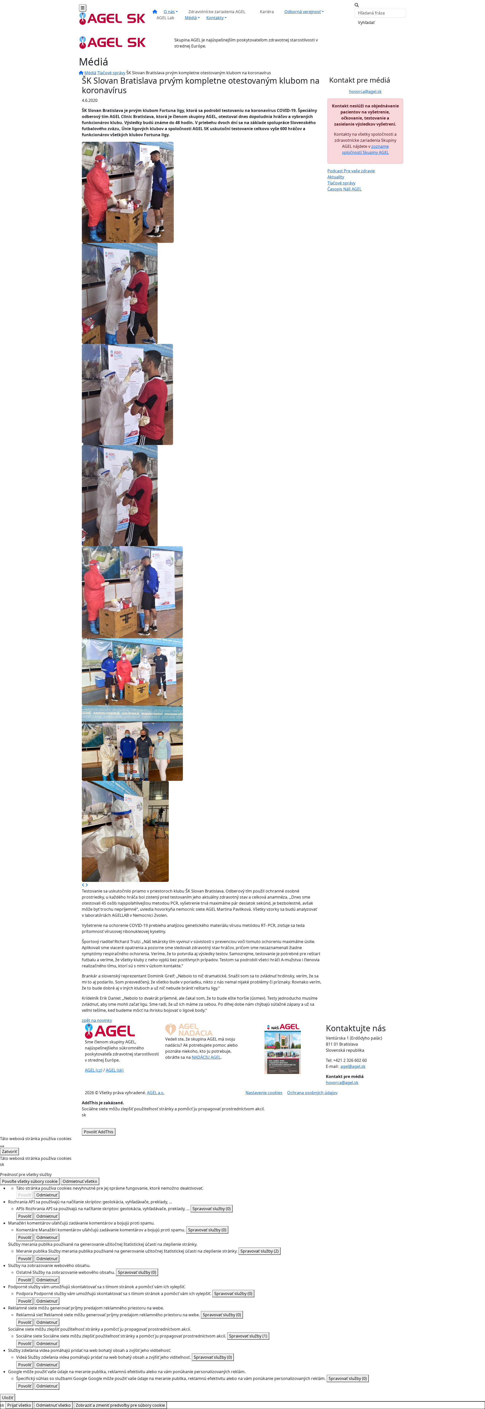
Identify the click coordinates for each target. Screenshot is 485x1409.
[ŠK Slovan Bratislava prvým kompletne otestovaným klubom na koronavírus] (128, 192)
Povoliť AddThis (98, 1132)
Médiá (191, 17)
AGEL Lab (165, 17)
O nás (169, 11)
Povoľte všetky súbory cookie (30, 1181)
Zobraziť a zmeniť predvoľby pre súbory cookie (120, 1405)
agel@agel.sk (353, 1066)
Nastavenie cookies (264, 1092)
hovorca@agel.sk (365, 91)
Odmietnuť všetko (80, 1181)
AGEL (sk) (115, 1070)
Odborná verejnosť (302, 11)
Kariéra (267, 11)
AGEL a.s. (155, 1092)
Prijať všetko (19, 1405)
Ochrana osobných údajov (312, 1092)
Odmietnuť (46, 1195)
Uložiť (7, 1397)
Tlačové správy (111, 73)
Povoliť (24, 1195)
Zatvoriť (9, 1151)
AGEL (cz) (93, 1070)
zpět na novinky (97, 1020)
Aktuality (335, 177)
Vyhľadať (366, 22)
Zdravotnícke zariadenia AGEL (216, 11)
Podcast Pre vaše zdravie (351, 171)
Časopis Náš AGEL (344, 189)
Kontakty (215, 17)
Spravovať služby (211, 1208)
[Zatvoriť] (2, 1146)
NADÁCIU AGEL (206, 1057)
